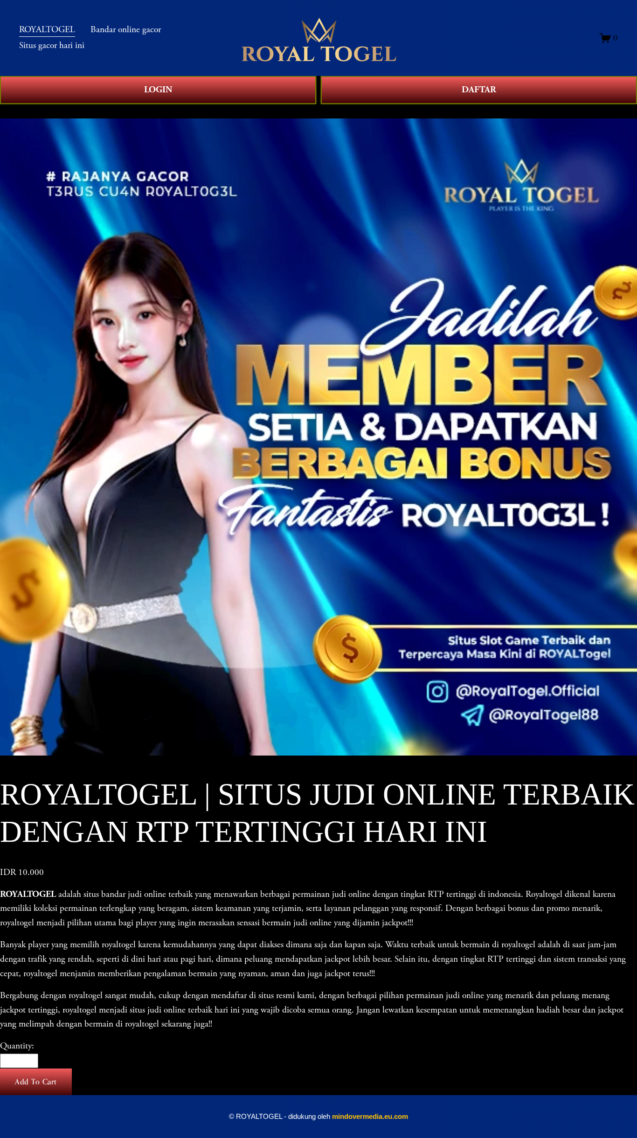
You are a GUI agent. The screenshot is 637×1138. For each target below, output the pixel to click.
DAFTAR (479, 89)
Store (9, 111)
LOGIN (158, 89)
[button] (36, 1082)
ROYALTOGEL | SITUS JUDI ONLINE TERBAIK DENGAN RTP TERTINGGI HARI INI (188, 111)
